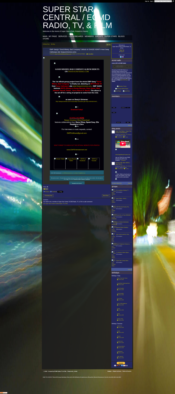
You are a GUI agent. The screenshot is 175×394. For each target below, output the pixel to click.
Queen (118, 308)
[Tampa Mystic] (118, 111)
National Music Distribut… (122, 227)
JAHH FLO (119, 326)
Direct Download (83, 120)
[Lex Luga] (123, 121)
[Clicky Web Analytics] (3, 393)
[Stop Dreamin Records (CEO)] (118, 116)
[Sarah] (114, 316)
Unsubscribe (87, 179)
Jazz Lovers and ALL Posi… (123, 234)
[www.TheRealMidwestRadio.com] (46, 53)
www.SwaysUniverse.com (82, 86)
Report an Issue (117, 371)
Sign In (151, 1)
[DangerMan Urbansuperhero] (114, 286)
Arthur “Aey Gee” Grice (122, 278)
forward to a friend (77, 179)
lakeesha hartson (121, 346)
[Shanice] (114, 339)
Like (46, 189)
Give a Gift (121, 279)
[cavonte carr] (114, 344)
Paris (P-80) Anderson (122, 303)
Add (109, 44)
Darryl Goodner (120, 288)
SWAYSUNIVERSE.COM (78, 71)
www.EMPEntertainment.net (77, 150)
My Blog (53, 44)
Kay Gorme (119, 298)
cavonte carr (120, 341)
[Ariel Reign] (128, 101)
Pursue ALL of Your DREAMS (123, 215)
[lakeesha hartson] (114, 349)
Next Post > (106, 195)
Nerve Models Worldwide (122, 222)
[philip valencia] (114, 359)
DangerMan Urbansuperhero (123, 283)
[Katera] (123, 101)
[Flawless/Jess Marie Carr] (114, 121)
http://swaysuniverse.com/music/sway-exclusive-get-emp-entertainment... (77, 101)
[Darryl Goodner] (114, 291)
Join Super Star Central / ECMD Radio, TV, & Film (55, 203)
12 (120, 168)
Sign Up (147, 1)
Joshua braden (120, 293)
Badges (110, 371)
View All (130, 125)
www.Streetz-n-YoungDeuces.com (79, 173)
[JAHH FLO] (114, 329)
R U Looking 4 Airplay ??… (123, 190)
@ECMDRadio (124, 80)
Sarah (118, 313)
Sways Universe (70, 120)
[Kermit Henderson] (118, 101)
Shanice (119, 336)
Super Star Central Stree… (122, 260)
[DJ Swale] (123, 116)
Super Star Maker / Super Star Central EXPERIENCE (123, 131)
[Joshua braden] (114, 296)
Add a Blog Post (117, 183)
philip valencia (120, 356)
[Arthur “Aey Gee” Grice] (114, 281)
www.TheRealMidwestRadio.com (63, 54)
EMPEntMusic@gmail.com (77, 133)
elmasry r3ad (120, 318)
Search (173, 1)
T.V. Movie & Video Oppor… (123, 252)
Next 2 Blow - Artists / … (122, 198)
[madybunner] (114, 354)
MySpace (47, 191)
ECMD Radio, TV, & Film (125, 134)
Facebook (54, 191)
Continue (123, 160)
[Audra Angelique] (123, 111)
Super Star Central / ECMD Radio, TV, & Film (77, 17)
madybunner (120, 351)
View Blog (90, 54)
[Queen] (114, 311)
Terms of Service (126, 371)
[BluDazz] (114, 101)
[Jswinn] (114, 334)
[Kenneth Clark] (114, 116)
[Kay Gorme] (114, 301)
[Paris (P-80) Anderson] (114, 306)
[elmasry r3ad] (114, 321)
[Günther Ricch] (128, 116)
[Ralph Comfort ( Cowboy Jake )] (128, 111)
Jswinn (118, 331)
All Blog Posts (46, 44)
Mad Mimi (79, 183)
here (67, 179)
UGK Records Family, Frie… (123, 207)
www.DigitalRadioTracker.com (122, 154)
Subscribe (83, 179)
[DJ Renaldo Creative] (118, 106)
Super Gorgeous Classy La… (123, 244)
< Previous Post (48, 195)
